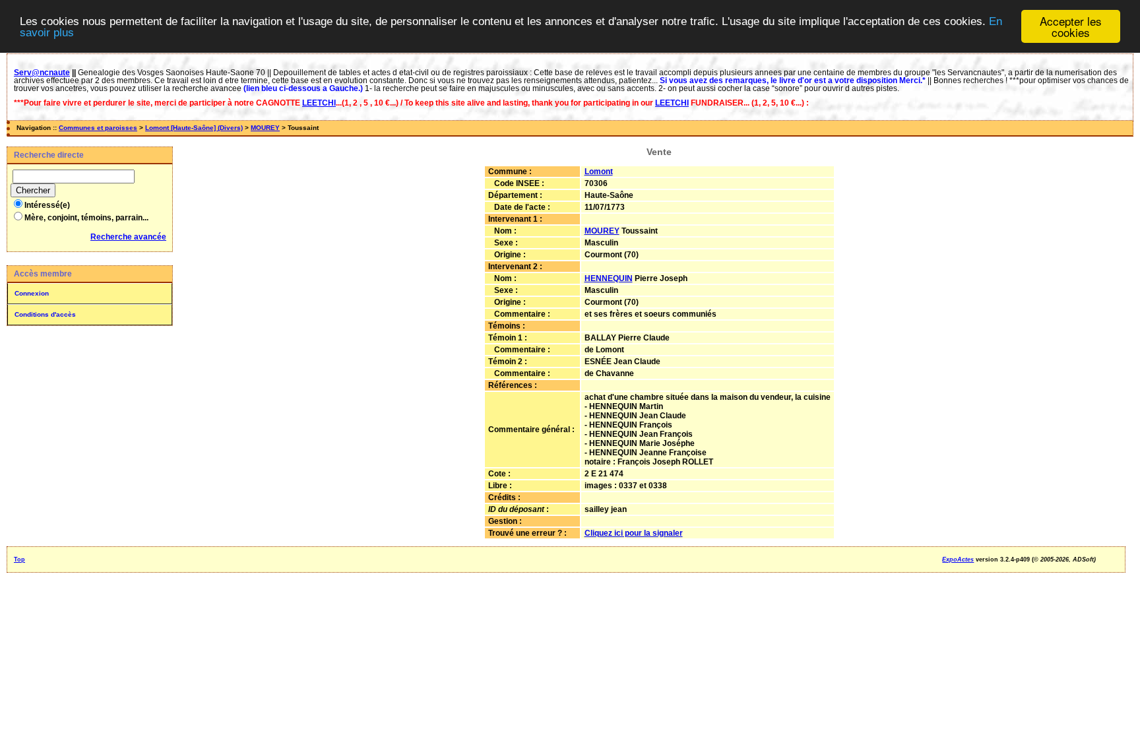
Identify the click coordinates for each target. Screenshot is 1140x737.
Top (19, 559)
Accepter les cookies (1071, 26)
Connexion (32, 293)
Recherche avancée (128, 236)
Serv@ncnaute (42, 72)
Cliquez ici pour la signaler (634, 533)
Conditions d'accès (45, 314)
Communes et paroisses (98, 127)
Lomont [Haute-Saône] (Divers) (194, 127)
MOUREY (265, 127)
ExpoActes (958, 559)
